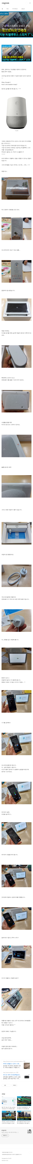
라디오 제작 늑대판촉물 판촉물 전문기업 (11, 1075)
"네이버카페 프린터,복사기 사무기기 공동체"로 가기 (11, 1154)
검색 (26, 3)
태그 (8, 9)
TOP (30, 1152)
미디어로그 (15, 9)
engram (5, 3)
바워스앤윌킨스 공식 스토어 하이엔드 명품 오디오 (11, 1064)
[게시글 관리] (9, 1085)
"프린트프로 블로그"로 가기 (7, 1152)
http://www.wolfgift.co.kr (9, 1072)
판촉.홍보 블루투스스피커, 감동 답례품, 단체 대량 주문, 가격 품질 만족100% (11, 1077)
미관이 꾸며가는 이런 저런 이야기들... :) (10, 1132)
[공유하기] (7, 1085)
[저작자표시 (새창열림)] (18, 1085)
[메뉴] (30, 3)
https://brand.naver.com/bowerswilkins (13, 1061)
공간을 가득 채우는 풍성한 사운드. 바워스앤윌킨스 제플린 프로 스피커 (12, 1066)
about (23, 9)
